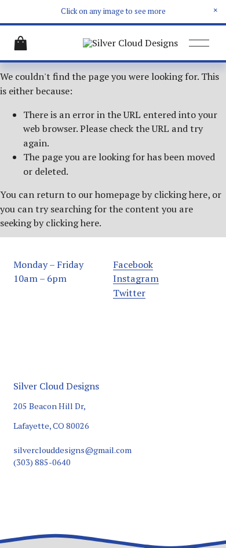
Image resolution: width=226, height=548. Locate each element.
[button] (215, 10)
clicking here (180, 194)
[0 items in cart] (20, 43)
